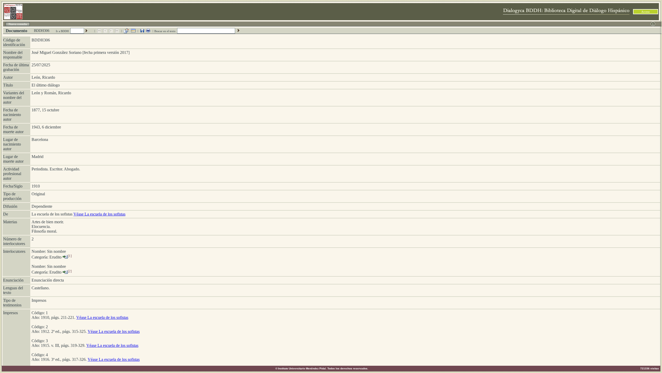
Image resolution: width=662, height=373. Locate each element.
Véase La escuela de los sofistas (99, 214)
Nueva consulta (18, 24)
